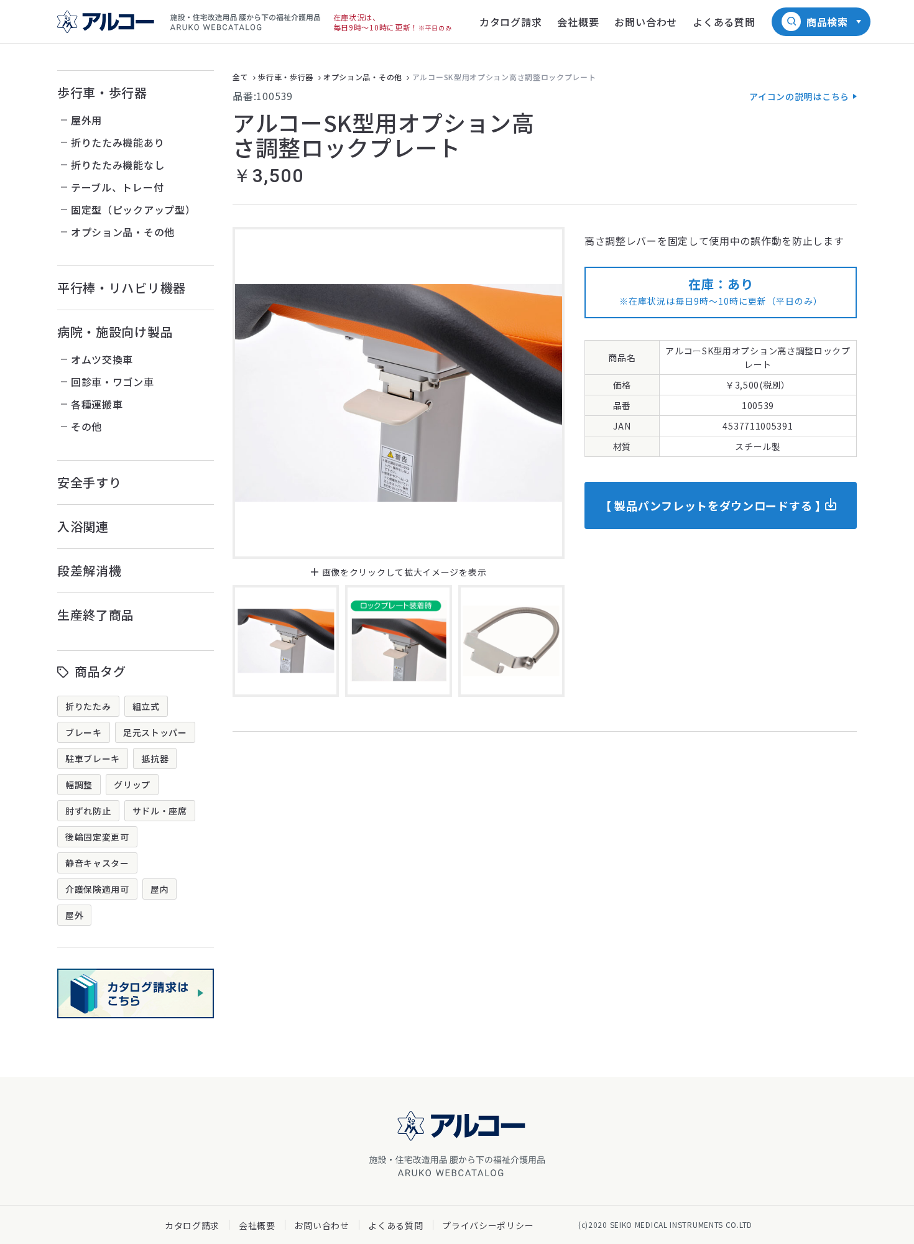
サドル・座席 (159, 810)
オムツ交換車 (102, 359)
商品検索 (827, 21)
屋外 (74, 915)
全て (240, 76)
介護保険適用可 (97, 889)
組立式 (146, 706)
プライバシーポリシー (487, 1225)
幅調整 (79, 784)
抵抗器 (154, 758)
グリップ (132, 784)
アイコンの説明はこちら (799, 96)
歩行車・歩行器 (102, 92)
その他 (86, 426)
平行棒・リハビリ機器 (121, 288)
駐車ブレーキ (92, 758)
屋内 (159, 889)
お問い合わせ (321, 1225)
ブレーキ (83, 732)
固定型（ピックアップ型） (133, 209)
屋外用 (86, 120)
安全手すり (89, 482)
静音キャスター (97, 863)
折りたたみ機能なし (117, 165)
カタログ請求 (192, 1225)
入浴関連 (83, 526)
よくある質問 (395, 1225)
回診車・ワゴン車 (112, 382)
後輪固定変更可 (97, 837)
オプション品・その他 (123, 232)
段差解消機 (89, 570)
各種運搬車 (97, 404)
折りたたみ (88, 706)
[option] (399, 393)
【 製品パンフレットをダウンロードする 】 (713, 505)
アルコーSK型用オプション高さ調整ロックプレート (504, 76)
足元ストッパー (155, 732)
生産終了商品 (95, 615)
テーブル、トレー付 (117, 187)
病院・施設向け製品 (115, 332)
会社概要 (257, 1225)
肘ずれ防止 (88, 810)
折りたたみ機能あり (117, 142)
